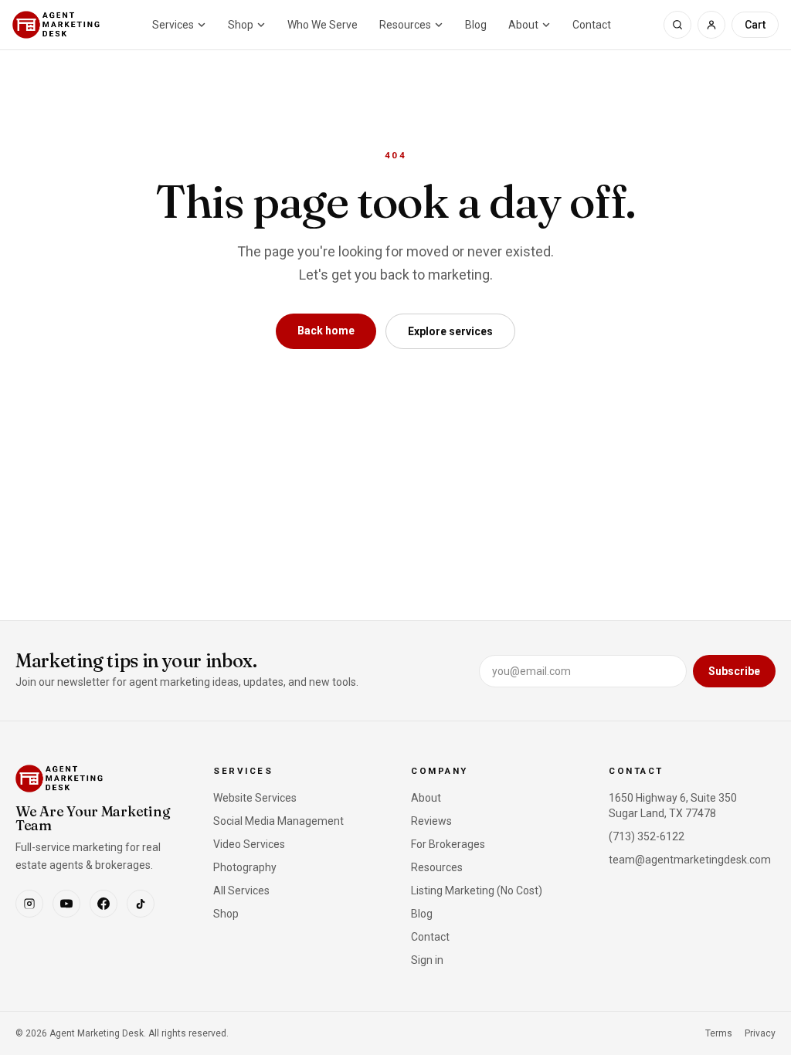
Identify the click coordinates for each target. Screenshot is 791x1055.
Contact (591, 25)
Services (173, 25)
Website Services (255, 798)
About (523, 25)
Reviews (431, 821)
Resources (405, 25)
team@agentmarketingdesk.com (690, 859)
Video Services (249, 844)
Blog (476, 25)
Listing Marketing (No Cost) (476, 890)
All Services (241, 890)
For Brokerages (448, 844)
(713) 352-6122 (646, 836)
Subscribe (734, 671)
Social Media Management (278, 821)
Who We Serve (322, 25)
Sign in (427, 960)
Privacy (760, 1033)
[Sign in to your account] (711, 25)
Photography (245, 867)
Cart (755, 25)
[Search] (677, 25)
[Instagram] (29, 904)
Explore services (450, 331)
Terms (718, 1033)
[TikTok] (140, 904)
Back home (326, 330)
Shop (240, 25)
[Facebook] (103, 904)
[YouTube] (66, 904)
